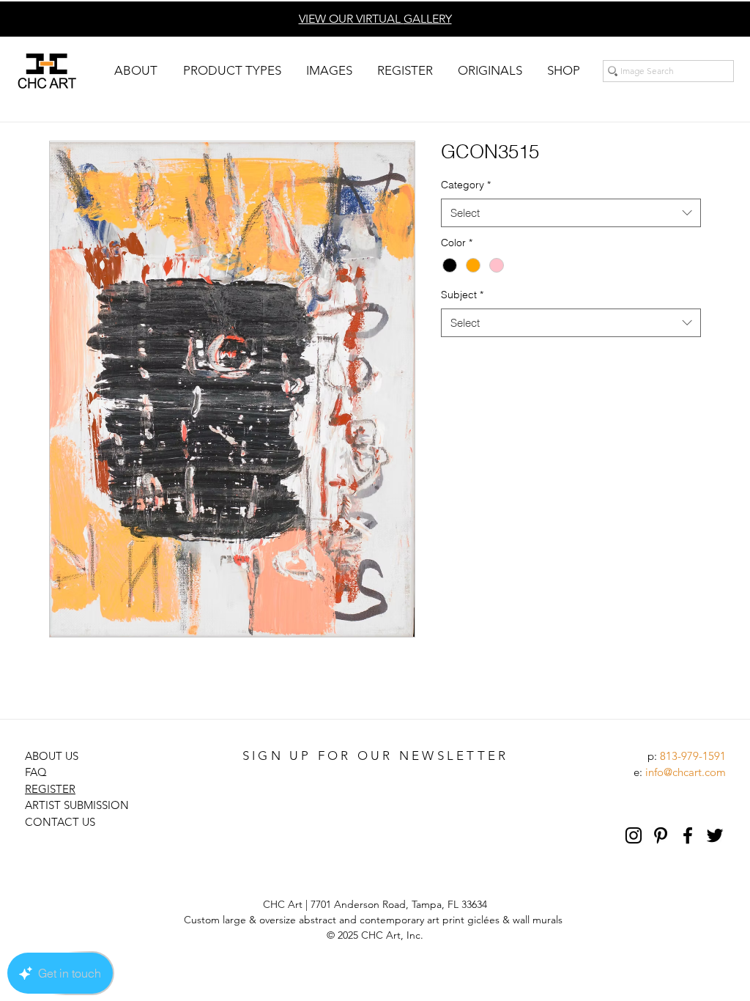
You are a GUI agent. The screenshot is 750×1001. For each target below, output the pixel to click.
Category (466, 184)
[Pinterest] (661, 835)
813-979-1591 (693, 756)
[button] (135, 70)
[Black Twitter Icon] (715, 835)
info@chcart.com (685, 772)
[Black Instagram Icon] (634, 835)
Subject (462, 294)
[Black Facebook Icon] (688, 835)
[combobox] (571, 213)
